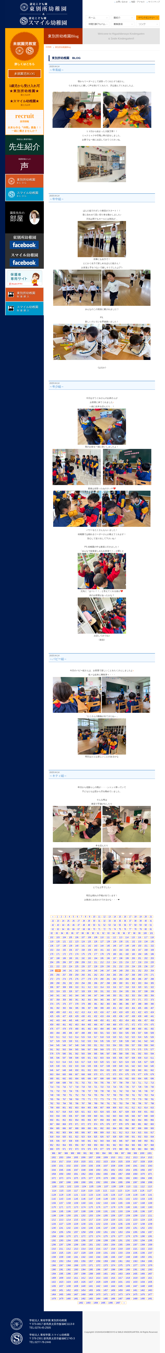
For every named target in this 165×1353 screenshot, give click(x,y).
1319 (120, 1249)
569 (102, 1049)
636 (95, 1066)
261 (89, 975)
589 (120, 1053)
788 (89, 1103)
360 (70, 1000)
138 (64, 946)
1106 (98, 1186)
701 (76, 1083)
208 (76, 962)
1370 (83, 1265)
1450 (53, 1290)
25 (68, 921)
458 (152, 1020)
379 (83, 1004)
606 (120, 1058)
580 (64, 1053)
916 (146, 1132)
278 (89, 979)
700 (70, 1083)
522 (127, 1037)
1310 (53, 1249)
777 (127, 1099)
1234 (113, 1224)
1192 (113, 1211)
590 (127, 1053)
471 (127, 1024)
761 (133, 1095)
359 (64, 1000)
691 (120, 1078)
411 (70, 1012)
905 (76, 1132)
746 (146, 1091)
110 (102, 937)
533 (89, 1041)
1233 (105, 1224)
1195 (135, 1211)
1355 (76, 1261)
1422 (53, 1282)
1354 (68, 1261)
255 (51, 975)
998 (129, 1153)
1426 (83, 1282)
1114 (54, 1190)
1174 (83, 1207)
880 (133, 1124)
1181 (135, 1207)
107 (83, 937)
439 (139, 1016)
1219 (105, 1220)
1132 (83, 1195)
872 (83, 1124)
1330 (98, 1253)
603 (102, 1058)
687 (95, 1078)
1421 (150, 1278)
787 (83, 1103)
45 (68, 925)
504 (120, 1033)
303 (139, 983)
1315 (90, 1249)
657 (120, 1070)
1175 (90, 1207)
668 (83, 1074)
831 (146, 1112)
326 (70, 991)
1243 (76, 1228)
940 (83, 1141)
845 (127, 1116)
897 (133, 1128)
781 (152, 1099)
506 (133, 1033)
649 (70, 1070)
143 (95, 946)
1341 (76, 1257)
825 (108, 1112)
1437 (61, 1286)
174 (76, 954)
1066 (113, 1174)
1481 (76, 1298)
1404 (128, 1274)
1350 (142, 1257)
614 (64, 1062)
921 (70, 1137)
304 (146, 983)
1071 (150, 1174)
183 (133, 954)
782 (51, 1103)
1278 (128, 1236)
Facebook (24, 242)
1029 (150, 1161)
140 (76, 946)
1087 (61, 1182)
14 (115, 916)
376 (64, 1004)
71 (99, 929)
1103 (76, 1186)
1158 (68, 1203)
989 (72, 1153)
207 (70, 962)
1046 (68, 1170)
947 (127, 1141)
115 (133, 937)
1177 (105, 1207)
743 (127, 1091)
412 (76, 1012)
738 (95, 1091)
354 (139, 995)
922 (76, 1137)
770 (83, 1099)
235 (139, 966)
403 (127, 1008)
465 (89, 1024)
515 (83, 1037)
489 (133, 1029)
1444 (113, 1286)
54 (115, 925)
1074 (68, 1178)
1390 (128, 1269)
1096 (128, 1182)
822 (89, 1112)
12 (104, 916)
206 (64, 962)
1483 (90, 1298)
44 (63, 925)
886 (64, 1128)
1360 (113, 1261)
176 (89, 954)
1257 (76, 1232)
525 (146, 1037)
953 (58, 1145)
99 (139, 933)
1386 (98, 1269)
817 (58, 1112)
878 (120, 1124)
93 (108, 933)
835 (64, 1116)
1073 (61, 1178)
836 (70, 1116)
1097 (135, 1182)
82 (52, 933)
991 (85, 1153)
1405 (135, 1274)
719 (83, 1087)
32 (104, 921)
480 (76, 1029)
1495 (103, 1303)
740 (108, 1091)
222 (58, 966)
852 (64, 1120)
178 (102, 954)
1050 (98, 1170)
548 (76, 1045)
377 (70, 1004)
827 (120, 1112)
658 (127, 1070)
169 (152, 950)
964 (127, 1145)
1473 (120, 1294)
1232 (98, 1224)
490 (139, 1029)
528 (58, 1041)
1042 (142, 1166)
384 (114, 1004)
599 (76, 1058)
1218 (98, 1220)
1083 (135, 1178)
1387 (105, 1269)
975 (89, 1149)
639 (114, 1066)
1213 (61, 1220)
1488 (128, 1298)
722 (102, 1087)
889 (83, 1128)
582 (76, 1053)
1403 (120, 1274)
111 (108, 937)
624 (127, 1062)
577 (152, 1049)
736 (83, 1091)
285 (133, 979)
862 (127, 1120)
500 (95, 1033)
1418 (128, 1278)
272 (51, 979)
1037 (105, 1166)
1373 (105, 1265)
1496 (110, 1303)
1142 (53, 1199)
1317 (105, 1249)
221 (51, 966)
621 (108, 1062)
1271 (76, 1236)
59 (140, 925)
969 (51, 1149)
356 (152, 995)
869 (64, 1124)
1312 (68, 1249)
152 (152, 946)
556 (127, 1045)
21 (151, 916)
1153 (135, 1199)
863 (133, 1120)
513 (70, 1037)
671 (102, 1074)
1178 (113, 1207)
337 (139, 991)
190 (70, 958)
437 (127, 1016)
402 (120, 1008)
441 (152, 1016)
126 (95, 941)
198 (120, 958)
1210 (142, 1215)
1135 (105, 1195)
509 (152, 1033)
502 (108, 1033)
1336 (142, 1253)
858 (102, 1120)
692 (127, 1078)
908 (95, 1132)
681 (58, 1078)
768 (70, 1099)
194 (95, 958)
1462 (142, 1290)
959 (95, 1145)
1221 (120, 1220)
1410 (68, 1278)
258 (70, 975)
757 (108, 1095)
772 (95, 1099)
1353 (61, 1261)
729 (146, 1087)
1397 (76, 1274)
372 (146, 1000)
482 (89, 1029)
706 (108, 1083)
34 (115, 921)
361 (76, 1000)
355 (146, 995)
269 (139, 975)
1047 (76, 1170)
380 (89, 1004)
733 (64, 1091)
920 (64, 1137)
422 (139, 1012)
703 (89, 1083)
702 (83, 1083)
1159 (76, 1203)
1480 (68, 1298)
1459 (120, 1290)
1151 (120, 1199)
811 (127, 1107)
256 (58, 975)
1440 (83, 1286)
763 (146, 1095)
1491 (150, 1298)
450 (102, 1020)
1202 (83, 1215)
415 (95, 1012)
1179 (120, 1207)
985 (152, 1149)
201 (139, 958)
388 (139, 1004)
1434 (142, 1282)
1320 (128, 1249)
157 (76, 950)
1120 (97, 1190)
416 (102, 1012)
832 (152, 1112)
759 (120, 1095)
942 (95, 1141)
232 (120, 966)
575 (139, 1049)
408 (51, 1012)
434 (108, 1016)
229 (102, 966)
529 (64, 1041)
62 (53, 929)
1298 (68, 1244)
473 (139, 1024)
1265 (135, 1232)
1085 (150, 1178)
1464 (53, 1294)
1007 (90, 1157)
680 (51, 1078)
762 (139, 1095)
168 (146, 950)
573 (127, 1049)
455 (133, 1020)
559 (146, 1045)
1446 (128, 1286)
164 (120, 950)
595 (51, 1058)
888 (76, 1128)
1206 (113, 1215)
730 (152, 1087)
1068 (128, 1174)
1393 (150, 1269)
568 (95, 1049)
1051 (105, 1170)
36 (125, 921)
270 (146, 975)
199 (127, 958)
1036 (98, 1166)
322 (152, 987)
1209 (135, 1215)
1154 (142, 1199)
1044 (53, 1170)
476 (51, 1029)
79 (140, 929)
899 (146, 1128)
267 (127, 975)
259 (76, 975)
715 (58, 1087)
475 (152, 1024)
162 (108, 950)
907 (89, 1132)
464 (83, 1024)
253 (146, 970)
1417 (120, 1278)
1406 (142, 1274)
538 (120, 1041)
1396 (68, 1274)
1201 (76, 1215)
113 (120, 937)
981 (127, 1149)
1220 (113, 1220)
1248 (113, 1228)
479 (70, 1029)
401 (114, 1008)
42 (53, 925)
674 (120, 1074)
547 (70, 1045)
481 (83, 1029)
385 (120, 1004)
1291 (120, 1240)
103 (58, 937)
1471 (105, 1294)
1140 (142, 1195)
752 (76, 1095)
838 (83, 1116)
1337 (150, 1253)
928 (114, 1137)
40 (146, 921)
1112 (142, 1186)
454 (127, 1020)
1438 (68, 1286)
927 (108, 1137)
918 (51, 1137)
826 (114, 1112)
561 (51, 1049)
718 (76, 1087)
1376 (128, 1265)
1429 (105, 1282)
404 (133, 1008)
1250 (128, 1228)
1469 (90, 1294)
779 (139, 1099)
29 (89, 921)
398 (95, 1008)
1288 (98, 1240)
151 (146, 946)
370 (133, 1000)
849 (152, 1116)
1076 (83, 1178)
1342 (83, 1257)
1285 (76, 1240)
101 (151, 933)
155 (64, 950)
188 (58, 958)
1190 (98, 1211)
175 (83, 954)
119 (51, 941)
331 (102, 991)
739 (102, 1091)
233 (127, 966)
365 (102, 1000)
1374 (113, 1265)
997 (122, 1153)
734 (70, 1091)
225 (76, 966)
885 (58, 1128)
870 (70, 1124)
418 (114, 1012)
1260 (98, 1232)
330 (95, 991)
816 (51, 1112)
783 (58, 1103)
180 (114, 954)
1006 (83, 1157)
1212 (53, 1220)
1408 (53, 1278)
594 (152, 1053)
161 (102, 950)
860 (114, 1120)
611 (152, 1058)
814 (146, 1107)
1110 (128, 1186)
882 (146, 1124)
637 (102, 1066)
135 (152, 941)
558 (139, 1045)
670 (95, 1074)
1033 (76, 1166)
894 (114, 1128)
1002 (53, 1157)
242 (76, 970)
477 (58, 1029)
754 (89, 1095)
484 (102, 1029)
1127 (149, 1190)
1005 (76, 1157)
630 (58, 1066)
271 (152, 975)
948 (133, 1141)
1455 (90, 1290)
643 (139, 1066)
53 (109, 925)
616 (76, 1062)
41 (151, 921)
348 (102, 995)
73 (109, 929)
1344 (98, 1257)
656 (114, 1070)
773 (102, 1099)
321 (146, 987)
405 (139, 1008)
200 (133, 958)
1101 (61, 1186)
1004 (68, 1157)
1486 (113, 1298)
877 (114, 1124)
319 (133, 987)
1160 (83, 1203)
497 (76, 1033)
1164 (113, 1203)
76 (125, 929)
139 (70, 946)
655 (108, 1070)
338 (146, 991)
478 (64, 1029)
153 (51, 950)
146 (114, 946)
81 (151, 929)
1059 (61, 1174)
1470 (98, 1294)
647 (58, 1070)
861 (120, 1120)
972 (70, 1149)
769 (76, 1099)
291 (64, 983)
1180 (128, 1207)
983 (139, 1149)
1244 (83, 1228)
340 (51, 995)
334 (120, 991)
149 (133, 946)
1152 (128, 1199)
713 (152, 1083)
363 (89, 1000)
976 (95, 1149)
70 (94, 929)
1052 (113, 1170)
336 (133, 991)
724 (114, 1087)
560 (152, 1045)
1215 (76, 1220)
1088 (68, 1182)
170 (51, 954)
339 (152, 991)
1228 (68, 1224)
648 (64, 1070)
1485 (105, 1298)
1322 (142, 1249)
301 (127, 983)
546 (64, 1045)
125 (89, 941)
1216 (83, 1220)
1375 (120, 1265)
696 (152, 1078)
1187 (76, 1211)
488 (127, 1029)
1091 (90, 1182)
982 (133, 1149)
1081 (120, 1178)
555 (120, 1045)
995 (110, 1153)
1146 (83, 1199)
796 (139, 1103)
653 (95, 1070)
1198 (53, 1215)
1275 (105, 1236)
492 (152, 1029)
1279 (135, 1236)
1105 (91, 1186)
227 (89, 966)
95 (119, 933)
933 (146, 1137)
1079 (105, 1178)
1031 (61, 1166)
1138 (128, 1195)
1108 (113, 1186)
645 (152, 1066)
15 (120, 916)
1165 (120, 1203)
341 (58, 995)
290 (58, 983)
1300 (83, 1244)
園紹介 (122, 17)
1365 (150, 1261)
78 (135, 929)
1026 (128, 1161)
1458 (113, 1290)
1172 (68, 1207)
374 (51, 1004)
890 (89, 1128)
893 (108, 1128)
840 (95, 1116)
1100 (54, 1186)
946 (120, 1141)
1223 (135, 1220)
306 (51, 987)
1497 (118, 1303)
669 (89, 1074)
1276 (113, 1236)
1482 (83, 1298)
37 (130, 921)
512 (64, 1037)
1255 (61, 1232)
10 (94, 916)
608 (133, 1058)
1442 (98, 1286)
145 (108, 946)
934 (152, 1137)
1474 (128, 1294)
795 (133, 1103)
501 (102, 1033)
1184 (53, 1211)
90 (93, 933)
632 (70, 1066)
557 (133, 1045)
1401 (105, 1274)
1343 (90, 1257)
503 (114, 1033)
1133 (90, 1195)
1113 (150, 1186)
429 (76, 1016)
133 (139, 941)
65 (68, 929)
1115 (61, 1190)
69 (89, 929)
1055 (135, 1170)
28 (84, 921)
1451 (61, 1290)
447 (83, 1020)
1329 (90, 1253)
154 (58, 950)
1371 (90, 1265)
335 (127, 991)
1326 (68, 1253)
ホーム (97, 17)
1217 (90, 1220)
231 (114, 966)
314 (102, 987)
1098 (142, 1182)
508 (146, 1033)
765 (51, 1099)
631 (64, 1066)
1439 (76, 1286)
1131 (76, 1195)
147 (120, 946)
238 (51, 970)
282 (114, 979)
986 (53, 1153)
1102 (69, 1186)
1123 (120, 1190)
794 (127, 1103)
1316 (98, 1249)
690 (114, 1078)
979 (114, 1149)
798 (152, 1103)
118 (152, 937)
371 (139, 1000)
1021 (90, 1161)
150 (139, 946)
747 (152, 1091)
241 (70, 970)
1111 (135, 1186)
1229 (76, 1224)
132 (133, 941)
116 (139, 937)
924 (89, 1137)
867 (51, 1124)
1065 (105, 1174)
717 (70, 1087)
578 (51, 1053)
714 (51, 1087)
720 (89, 1087)
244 (89, 970)
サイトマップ (154, 2)
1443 (105, 1286)
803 (76, 1107)
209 (83, 962)
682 (64, 1078)
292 (70, 983)
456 (139, 1020)
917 (152, 1132)
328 (83, 991)
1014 (142, 1157)
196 (108, 958)
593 (146, 1053)
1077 (90, 1178)
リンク (148, 24)
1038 (113, 1166)
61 (151, 925)
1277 (120, 1236)
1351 (150, 1257)
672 (108, 1074)
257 (64, 975)
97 (129, 933)
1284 (68, 1240)
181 (120, 954)
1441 (90, 1286)
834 (58, 1116)
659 (133, 1070)
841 (102, 1116)
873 (89, 1124)
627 (146, 1062)
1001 (149, 1153)
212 (102, 962)
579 (58, 1053)
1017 (61, 1161)
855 (83, 1120)
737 (89, 1091)
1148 (98, 1199)
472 (133, 1024)
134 (146, 941)
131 (127, 941)
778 (133, 1099)
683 (70, 1078)
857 (95, 1120)
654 (102, 1070)
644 (146, 1066)
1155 (150, 1199)
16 (125, 916)
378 (76, 1004)
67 (79, 929)
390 (152, 1004)
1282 (53, 1240)
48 (84, 925)
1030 (53, 1166)
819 (70, 1112)
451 (108, 1020)
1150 (113, 1199)
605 (114, 1058)
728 (139, 1087)
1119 (90, 1190)
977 (102, 1149)
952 (51, 1145)
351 (120, 995)
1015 (150, 1157)
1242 (68, 1228)
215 (120, 962)
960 (102, 1145)
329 (89, 991)
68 (84, 929)
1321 (135, 1249)
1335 (135, 1253)
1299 (76, 1244)
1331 (105, 1253)
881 (139, 1124)
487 (120, 1029)
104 (64, 937)
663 (51, 1074)
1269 (61, 1236)
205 (58, 962)
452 (114, 1020)
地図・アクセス (138, 2)
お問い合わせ (122, 2)
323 (51, 991)
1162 (98, 1203)
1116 (68, 1190)
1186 (68, 1211)
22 (53, 921)
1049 (90, 1170)
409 (58, 1012)
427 (64, 1016)
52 (104, 925)
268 (133, 975)
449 (95, 1020)
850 (51, 1120)
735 (76, 1091)
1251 (135, 1228)
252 (139, 970)
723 (108, 1087)
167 (139, 950)
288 (152, 979)
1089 (76, 1182)
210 (89, 962)
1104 (84, 1186)
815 (152, 1107)
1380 (53, 1269)
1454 (83, 1290)
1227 (61, 1224)
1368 (68, 1265)
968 (152, 1145)
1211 (150, 1215)
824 (102, 1112)
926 (102, 1137)
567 (89, 1049)
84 (62, 933)
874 (95, 1124)
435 (114, 1016)
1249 (120, 1228)
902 (58, 1132)
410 (64, 1012)
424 (152, 1012)
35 (120, 921)
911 (114, 1132)
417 (108, 1012)
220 (152, 962)
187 (51, 958)
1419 (135, 1278)
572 (120, 1049)
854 (76, 1120)
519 (108, 1037)
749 (58, 1095)
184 (139, 954)
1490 (142, 1298)
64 (63, 929)
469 (114, 1024)
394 (70, 1008)
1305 (120, 1244)
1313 (76, 1249)
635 (89, 1066)
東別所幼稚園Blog (63, 47)
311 (83, 987)
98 (134, 933)
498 (83, 1033)
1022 (98, 1161)
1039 (120, 1166)
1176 (98, 1207)
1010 (113, 1157)
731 (51, 1091)
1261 (105, 1232)
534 (95, 1041)
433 (102, 1016)
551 (95, 1045)
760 (127, 1095)
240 (64, 970)
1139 (135, 1195)
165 (127, 950)
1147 (90, 1199)
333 (114, 991)
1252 (142, 1228)
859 (108, 1120)
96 (124, 933)
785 (70, 1103)
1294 (142, 1240)
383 (108, 1004)
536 (108, 1041)
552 (102, 1045)
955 (70, 1145)
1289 (105, 1240)
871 (76, 1124)
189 (64, 958)
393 (64, 1008)
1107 (106, 1186)
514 (76, 1037)
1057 (150, 1170)
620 (102, 1062)
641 (127, 1066)
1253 (150, 1228)
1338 (53, 1257)
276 (76, 979)
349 (108, 995)
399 (102, 1008)
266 (120, 975)
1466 (68, 1294)
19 (140, 916)
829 (133, 1112)
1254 (53, 1232)
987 (60, 1153)
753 (83, 1095)
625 (133, 1062)
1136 (113, 1195)
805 (89, 1107)
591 (133, 1053)
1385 (90, 1269)
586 (102, 1053)
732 (58, 1091)
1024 (113, 1161)
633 (76, 1066)
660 (139, 1070)
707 (114, 1083)
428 (70, 1016)
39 (140, 921)
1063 (90, 1174)
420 (127, 1012)
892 (102, 1128)
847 (139, 1116)
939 (76, 1141)
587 (108, 1053)
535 (102, 1041)
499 (89, 1033)
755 (95, 1095)
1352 (53, 1261)
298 (108, 983)
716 (64, 1087)
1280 (142, 1236)
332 (108, 991)
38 (135, 921)
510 (51, 1037)
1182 (142, 1207)
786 (76, 1103)
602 (95, 1058)
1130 (68, 1195)
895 (120, 1128)
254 (152, 970)
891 (95, 1128)
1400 (98, 1274)
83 (57, 933)
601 (89, 1058)
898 (139, 1128)
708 (120, 1083)
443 (58, 1020)
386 (127, 1004)
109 (95, 937)
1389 (120, 1269)
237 (152, 966)
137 (58, 946)
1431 (120, 1282)
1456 (98, 1290)
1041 (135, 1166)
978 (108, 1149)
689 (108, 1078)
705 (102, 1083)
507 (139, 1033)
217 (133, 962)
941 (89, 1141)
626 (139, 1062)
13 (109, 916)
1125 (134, 1190)
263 (102, 975)
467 (102, 1024)
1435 (150, 1282)
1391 (135, 1269)
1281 (150, 1236)
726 (127, 1087)
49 (89, 925)
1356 (83, 1261)
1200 (68, 1215)
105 (70, 937)
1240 (53, 1228)
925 (95, 1137)
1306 (128, 1244)
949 (139, 1141)
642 (133, 1066)
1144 (68, 1199)
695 (146, 1078)
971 (64, 1149)
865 (146, 1120)
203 (152, 958)
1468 (83, 1294)
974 (83, 1149)
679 (152, 1074)
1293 (135, 1240)
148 (127, 946)
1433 (135, 1282)
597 (64, 1058)
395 (76, 1008)
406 (146, 1008)
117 (145, 937)
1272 (83, 1236)
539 (127, 1041)
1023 (105, 1161)
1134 (98, 1195)
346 (89, 995)
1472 (113, 1294)
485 (108, 1029)
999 (135, 1153)
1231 (90, 1224)
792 (114, 1103)
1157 (61, 1203)
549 (83, 1045)
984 (146, 1149)
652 (89, 1070)
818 (64, 1112)
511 (58, 1037)
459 (51, 1024)
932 (139, 1137)
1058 (53, 1174)
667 (76, 1074)
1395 (61, 1274)
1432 (128, 1282)
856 (89, 1120)
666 (70, 1074)
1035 (90, 1166)
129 (114, 941)
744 (133, 1091)
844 (120, 1116)
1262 (113, 1232)
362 (83, 1000)
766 (58, 1099)
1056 (142, 1170)
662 (152, 1070)
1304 (113, 1244)
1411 (76, 1278)
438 (133, 1016)
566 (83, 1049)
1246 (98, 1228)
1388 (113, 1269)
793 (120, 1103)
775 (114, 1099)
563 (64, 1049)
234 (133, 966)
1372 (98, 1265)
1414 (98, 1278)
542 (146, 1041)
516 (89, 1037)
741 (114, 1091)
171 (58, 954)
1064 (98, 1174)
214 (114, 962)
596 (58, 1058)
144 (102, 946)
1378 (142, 1265)
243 (83, 970)
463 (76, 1024)
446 (76, 1020)
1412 (83, 1278)
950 (146, 1141)
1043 (150, 1166)
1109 (121, 1186)
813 (139, 1107)
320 (139, 987)
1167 (135, 1203)
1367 (61, 1265)
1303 (105, 1244)
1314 (83, 1249)
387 (133, 1004)
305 (152, 983)
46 (73, 925)
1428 (98, 1282)
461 (64, 1024)
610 (146, 1058)
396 (83, 1008)
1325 (61, 1253)
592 (139, 1053)
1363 (135, 1261)
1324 (53, 1253)
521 (120, 1037)
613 (58, 1062)
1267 (150, 1232)
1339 (61, 1257)
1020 (83, 1161)
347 (95, 995)
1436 (53, 1286)
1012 (128, 1157)
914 (133, 1132)
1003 (61, 1157)
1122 (112, 1190)
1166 (128, 1203)
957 (83, 1145)
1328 (83, 1253)
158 (83, 950)
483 (95, 1029)
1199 (61, 1215)
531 (76, 1041)
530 (70, 1041)
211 (95, 962)
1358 (98, 1261)
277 (83, 979)
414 (89, 1012)
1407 (150, 1274)
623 (120, 1062)
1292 (128, 1240)
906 (83, 1132)
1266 (142, 1232)
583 (83, 1053)
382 (102, 1004)
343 (70, 995)
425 (51, 1016)
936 (58, 1141)
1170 (53, 1207)
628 (152, 1062)
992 (91, 1153)
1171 (61, 1207)
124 (83, 941)
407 (152, 1008)
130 (120, 941)
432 (95, 1016)
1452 (68, 1290)
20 (146, 916)
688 (102, 1078)
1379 (150, 1265)
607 (127, 1058)
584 (89, 1053)
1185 (61, 1211)
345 (83, 995)
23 (58, 921)
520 (114, 1037)
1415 (105, 1278)
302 (133, 983)
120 (58, 941)
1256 (68, 1232)
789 (95, 1103)
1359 (105, 1261)
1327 (76, 1253)
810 (120, 1107)
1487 (120, 1298)
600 (83, 1058)
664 (58, 1074)
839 (89, 1116)
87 (77, 933)
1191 (105, 1211)
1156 (53, 1203)
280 (102, 979)
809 (114, 1107)
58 (135, 925)
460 (58, 1024)
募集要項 (122, 24)
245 (95, 970)
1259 (90, 1232)
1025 (120, 1161)
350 (114, 995)
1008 (98, 1157)
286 (139, 979)
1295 (150, 1240)
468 (108, 1024)
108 (89, 937)
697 (51, 1083)
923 (83, 1137)
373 (152, 1000)
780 (146, 1099)
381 (95, 1004)
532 (83, 1041)
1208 (128, 1215)
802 (70, 1107)
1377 (135, 1265)
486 (114, 1029)
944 (108, 1141)
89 (88, 933)
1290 (113, 1240)
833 (51, 1116)
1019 (76, 1161)
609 (139, 1058)
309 (70, 987)
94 (113, 933)
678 (146, 1074)
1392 (142, 1269)
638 (108, 1066)
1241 (61, 1228)
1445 (120, 1286)
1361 (120, 1261)
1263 (120, 1232)
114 (127, 937)
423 (146, 1012)
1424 (68, 1282)
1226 (53, 1224)
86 (72, 933)
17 (130, 916)
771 (89, 1099)
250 (127, 970)
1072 (53, 1178)
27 (79, 921)
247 (108, 970)
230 (108, 966)
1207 (120, 1215)
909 (102, 1132)
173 (70, 954)
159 (89, 950)
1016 (53, 1161)
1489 (135, 1298)
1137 (120, 1195)
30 (94, 921)
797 (146, 1103)
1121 (105, 1190)
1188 (83, 1211)
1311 (61, 1249)
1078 (98, 1178)
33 (109, 921)
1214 (68, 1220)
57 (130, 925)
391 (51, 1008)
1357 (90, 1261)
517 (95, 1037)
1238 (142, 1224)
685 (83, 1078)
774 (108, 1099)
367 (114, 1000)
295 (89, 983)
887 (70, 1128)
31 (99, 921)
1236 (128, 1224)
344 (76, 995)
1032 (68, 1166)
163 (114, 950)
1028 (142, 1161)
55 (120, 925)
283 (120, 979)
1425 (76, 1282)
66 (73, 929)
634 (83, 1066)
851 (58, 1120)
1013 (135, 1157)
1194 (128, 1211)
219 (146, 962)
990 (78, 1153)
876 (108, 1124)
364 (95, 1000)
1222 (128, 1220)
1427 (90, 1282)
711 (139, 1083)
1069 (135, 1174)
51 (99, 925)
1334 (128, 1253)
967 (146, 1145)
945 (114, 1141)
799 (51, 1107)
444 (64, 1020)
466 (95, 1024)
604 (108, 1058)
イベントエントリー (148, 17)
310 (76, 987)
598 (70, 1058)
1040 (128, 1166)
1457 (105, 1290)
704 (95, 1083)
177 (95, 954)
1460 (128, 1290)
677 (139, 1074)
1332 (113, 1253)
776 (120, 1099)
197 (114, 958)
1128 (53, 1195)
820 (76, 1112)
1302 (98, 1244)
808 (108, 1107)
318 (127, 987)
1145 (76, 1199)
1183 (150, 1207)
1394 (53, 1274)
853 (70, 1120)
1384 (83, 1269)
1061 (76, 1174)
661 (146, 1070)
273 (58, 979)
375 (58, 1004)
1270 (68, 1236)
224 (70, 966)
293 (76, 983)
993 (97, 1153)
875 (102, 1124)
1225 (150, 1220)
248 (114, 970)
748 (51, 1095)
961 (108, 1145)
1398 (83, 1274)
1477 (150, 1294)
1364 (142, 1261)
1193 (120, 1211)
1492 (81, 1303)
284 (127, 979)
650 (76, 1070)
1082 (128, 1178)
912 (120, 1132)
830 (139, 1112)
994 (104, 1153)
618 (89, 1062)
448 (89, 1020)
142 (89, 946)
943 (102, 1141)
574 (133, 1049)
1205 (105, 1215)
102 (51, 937)
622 (114, 1062)
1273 (90, 1236)
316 (114, 987)
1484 (98, 1298)
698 (58, 1083)
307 (58, 987)
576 (146, 1049)
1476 (142, 1294)
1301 (90, 1244)
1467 (76, 1294)
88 (83, 933)
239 (58, 970)
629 (51, 1066)
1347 (120, 1257)
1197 (150, 1211)
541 (139, 1041)
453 (120, 1020)
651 (83, 1070)
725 (120, 1087)
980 (120, 1149)
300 (120, 983)
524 (139, 1037)
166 (133, 950)
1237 (135, 1224)
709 (127, 1083)
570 (108, 1049)
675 (127, 1074)
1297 (61, 1244)
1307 (135, 1244)
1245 (90, 1228)
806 (95, 1107)
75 (120, 929)
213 (108, 962)
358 (58, 1000)
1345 (105, 1257)
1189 (90, 1211)
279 (95, 979)
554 (114, 1045)
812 (133, 1107)
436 (120, 1016)
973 (76, 1149)
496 (70, 1033)
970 (58, 1149)
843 (114, 1116)
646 (51, 1070)
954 (64, 1145)
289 (51, 983)
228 (95, 966)
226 (83, 966)
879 (127, 1124)
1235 (120, 1224)
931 (133, 1137)
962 (114, 1145)
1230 (83, 1224)
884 (51, 1128)
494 (58, 1033)
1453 (76, 1290)
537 (114, 1041)
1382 (68, 1269)
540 (133, 1041)
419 (120, 1012)
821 (83, 1112)
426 (58, 1016)
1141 (150, 1195)
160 (95, 950)
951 (152, 1141)
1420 (142, 1278)
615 (70, 1062)
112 (114, 937)
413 (83, 1012)
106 (76, 937)
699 (64, 1083)
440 (146, 1016)
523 (133, 1037)
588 (114, 1053)
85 (67, 933)
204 (51, 962)
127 (102, 941)
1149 (105, 1199)
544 (51, 1045)
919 (58, 1137)
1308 (142, 1244)
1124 (127, 1190)
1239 (150, 1224)
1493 (88, 1303)
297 (102, 983)
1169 (150, 1203)
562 (58, 1049)
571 (114, 1049)
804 (83, 1107)
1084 (142, 1178)
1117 (76, 1190)
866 (152, 1120)
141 (83, 946)
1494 (95, 1303)
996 (116, 1153)
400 (108, 1008)
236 (146, 966)
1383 (76, 1269)
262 (95, 975)
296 (95, 983)
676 (133, 1074)
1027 (135, 1161)
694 (139, 1078)
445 (70, 1020)
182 (127, 954)
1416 (113, 1278)
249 (120, 970)
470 (120, 1024)
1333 (120, 1253)
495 (64, 1033)
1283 (61, 1240)
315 (108, 987)
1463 (150, 1290)
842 (108, 1116)
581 (70, 1053)
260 (83, 975)
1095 (120, 1182)
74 (115, 929)
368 (120, 1000)
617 (83, 1062)
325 (64, 991)
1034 (83, 1166)
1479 (61, 1298)
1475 (135, 1294)
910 (108, 1132)
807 (102, 1107)
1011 (120, 1157)
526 (152, 1037)
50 (94, 925)
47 (79, 925)
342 (64, 995)
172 (64, 954)
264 (108, 975)
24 (63, 921)
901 (51, 1132)
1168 (142, 1203)
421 (133, 1012)
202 (146, 958)
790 (102, 1103)
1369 (76, 1265)
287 (146, 979)
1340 (68, 1257)
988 (66, 1153)
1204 (98, 1215)
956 (76, 1145)
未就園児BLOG (24, 73)
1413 (90, 1278)
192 (83, 958)
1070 (142, 1174)
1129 (61, 1195)
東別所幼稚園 (82, 14)
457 (146, 1020)
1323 (150, 1249)
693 (133, 1078)
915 (139, 1132)
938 (70, 1141)
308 (64, 987)
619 (95, 1062)
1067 (120, 1174)
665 (64, 1074)
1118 (83, 1190)
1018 (68, 1161)
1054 (128, 1170)
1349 (135, 1257)
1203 (90, 1215)
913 (127, 1132)
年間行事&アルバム (97, 24)
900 (152, 1128)
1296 (53, 1244)
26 (73, 921)
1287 (90, 1240)
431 (89, 1016)
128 (108, 941)
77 (130, 929)
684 (76, 1078)
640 (120, 1066)
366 (108, 1000)
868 (58, 1124)
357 (51, 1000)
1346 (113, 1257)
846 (133, 1116)
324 (58, 991)
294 (83, 983)
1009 (105, 1157)
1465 (61, 1294)
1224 (142, 1220)
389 (146, 1004)
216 (127, 962)
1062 (83, 1174)
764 (152, 1095)
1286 (83, 1240)
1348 (128, 1257)
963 (120, 1145)
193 (89, 958)
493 (51, 1033)
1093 (105, 1182)
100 (145, 933)
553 (108, 1045)
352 (127, 995)
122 (70, 941)
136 (51, 946)
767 (64, 1099)
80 (146, 929)
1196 (142, 1211)
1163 (105, 1203)
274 (64, 979)
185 (146, 954)
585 (95, 1053)
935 (51, 1141)
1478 (53, 1298)
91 (98, 933)
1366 (53, 1265)
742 (120, 1091)
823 (95, 1112)
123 (76, 941)
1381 (61, 1269)
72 (104, 929)
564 (70, 1049)
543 (152, 1041)
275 (70, 979)
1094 (113, 1182)
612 (51, 1062)
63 (58, 929)
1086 (53, 1182)
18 (135, 916)
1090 (83, 1182)
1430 (113, 1282)
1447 (135, 1286)
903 (64, 1132)
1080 (113, 1178)
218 (139, 962)
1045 (61, 1170)
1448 (142, 1286)
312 (89, 987)
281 (108, 979)
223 (64, 966)
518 (102, 1037)
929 (120, 1137)
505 (127, 1033)
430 (83, 1016)
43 (58, 925)
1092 (98, 1182)
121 (64, 941)
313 (95, 987)
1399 (90, 1274)
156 (70, 950)
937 (64, 1141)
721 (95, 1087)
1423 (61, 1282)
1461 (135, 1290)
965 (133, 1145)
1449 (150, 1286)
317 (120, 987)
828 (127, 1112)
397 (89, 1008)
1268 (53, 1236)
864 (139, 1120)
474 (146, 1024)
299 (114, 983)
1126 (142, 1190)
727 (133, 1087)
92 (103, 933)
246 (102, 970)
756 (102, 1095)
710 (133, 1083)
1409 (61, 1278)
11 (99, 916)
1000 (142, 1153)
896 (127, 1128)
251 (133, 970)
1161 (90, 1203)
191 (76, 958)
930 (127, 1137)
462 (70, 1024)
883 (152, 1124)
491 (146, 1029)
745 (139, 1091)
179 (108, 954)
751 (70, 1095)
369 (127, 1000)
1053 (120, 1170)
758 (114, 1095)
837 (76, 1116)
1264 (128, 1232)
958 (89, 1145)
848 (146, 1116)
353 (133, 995)
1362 (128, 1261)
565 (76, 1049)
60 (146, 925)
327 (76, 991)
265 (114, 975)
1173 (76, 1207)
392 (58, 1008)
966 (139, 1145)
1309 (150, 1244)
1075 (76, 1178)
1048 (83, 1170)
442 (51, 1020)
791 (108, 1103)
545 (58, 1045)
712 (146, 1083)
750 (64, 1095)
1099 (150, 1182)
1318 (113, 1249)
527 (51, 1041)
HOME (49, 47)
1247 (105, 1228)
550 (89, 1045)
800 (58, 1107)
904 (70, 1132)
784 (64, 1103)
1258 (83, 1232)
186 (152, 954)
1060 (68, 1174)
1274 (98, 1236)
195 (102, 958)
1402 (113, 1274)
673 (114, 1074)
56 (125, 925)
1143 (61, 1199)
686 (89, 1078)
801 (64, 1107)
